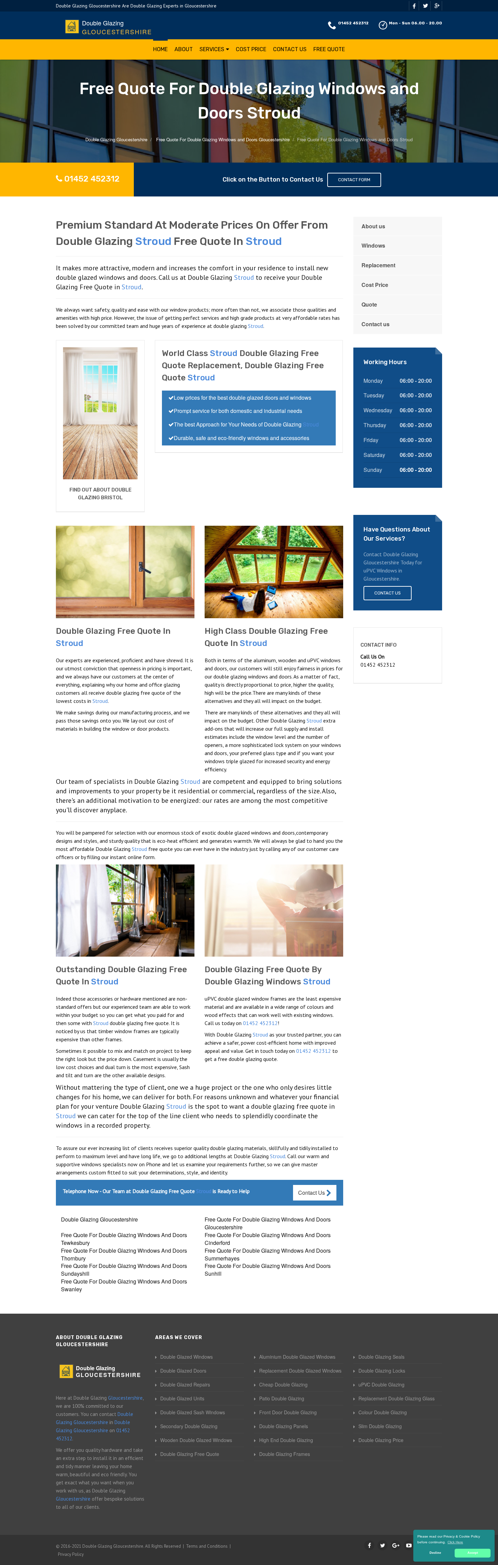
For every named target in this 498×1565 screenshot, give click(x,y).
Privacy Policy (71, 1554)
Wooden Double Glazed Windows (196, 1440)
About (183, 49)
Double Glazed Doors (183, 1370)
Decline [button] (435, 1552)
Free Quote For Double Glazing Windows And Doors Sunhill (268, 1269)
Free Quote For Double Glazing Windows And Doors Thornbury (124, 1254)
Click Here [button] (455, 1542)
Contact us (375, 324)
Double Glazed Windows (186, 1356)
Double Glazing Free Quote (189, 1454)
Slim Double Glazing (380, 1426)
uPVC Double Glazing (381, 1384)
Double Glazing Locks (381, 1370)
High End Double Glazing (286, 1440)
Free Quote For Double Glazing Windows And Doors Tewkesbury (124, 1239)
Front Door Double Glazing (288, 1412)
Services (212, 49)
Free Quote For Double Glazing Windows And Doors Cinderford (268, 1239)
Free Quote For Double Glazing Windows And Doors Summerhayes (268, 1254)
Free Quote (329, 49)
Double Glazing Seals (381, 1356)
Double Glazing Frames (284, 1454)
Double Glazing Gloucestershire (99, 1219)
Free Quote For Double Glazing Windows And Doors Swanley (124, 1285)
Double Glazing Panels (283, 1426)
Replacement (378, 265)
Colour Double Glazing (382, 1412)
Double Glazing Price (380, 1440)
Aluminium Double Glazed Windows (297, 1356)
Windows (373, 245)
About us (373, 226)
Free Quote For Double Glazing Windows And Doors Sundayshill (124, 1269)
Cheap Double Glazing (283, 1384)
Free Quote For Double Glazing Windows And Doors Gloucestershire (268, 1223)
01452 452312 (353, 23)
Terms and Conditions (207, 1546)
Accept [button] (473, 1552)
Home (160, 49)
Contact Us (290, 49)
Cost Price (251, 49)
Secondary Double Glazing (188, 1426)
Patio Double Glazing (281, 1398)
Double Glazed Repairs (185, 1384)
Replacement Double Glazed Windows (300, 1370)
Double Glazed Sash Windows (192, 1412)
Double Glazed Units (182, 1398)
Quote (369, 304)
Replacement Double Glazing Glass (396, 1398)
